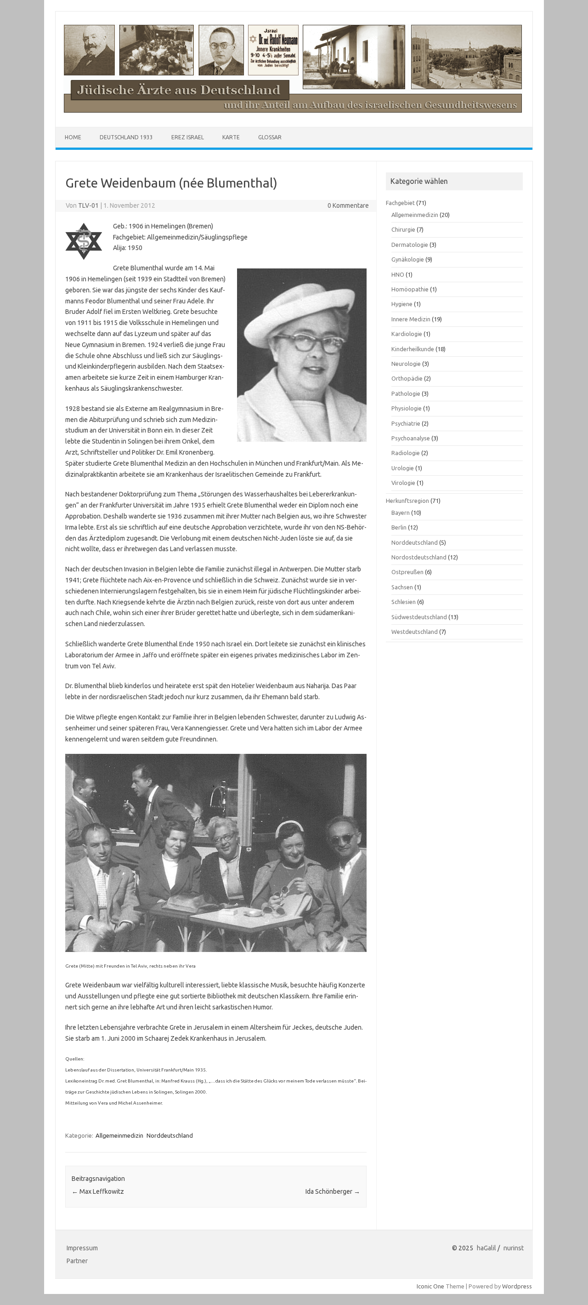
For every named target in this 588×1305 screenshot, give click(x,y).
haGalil (486, 1248)
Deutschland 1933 (126, 137)
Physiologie (406, 408)
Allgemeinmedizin (119, 1135)
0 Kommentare (348, 205)
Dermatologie (409, 244)
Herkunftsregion (407, 500)
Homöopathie (410, 289)
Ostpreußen (407, 572)
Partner (77, 1261)
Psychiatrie (405, 423)
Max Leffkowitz (98, 1191)
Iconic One (430, 1286)
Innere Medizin (410, 319)
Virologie (403, 482)
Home (73, 137)
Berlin (399, 527)
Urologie (402, 468)
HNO (397, 274)
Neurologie (406, 363)
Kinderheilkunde (412, 349)
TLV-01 (88, 205)
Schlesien (403, 601)
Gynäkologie (407, 259)
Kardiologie (406, 334)
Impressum (82, 1248)
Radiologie (405, 453)
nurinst (513, 1248)
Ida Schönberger (332, 1191)
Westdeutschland (414, 631)
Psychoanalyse (410, 438)
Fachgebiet (400, 202)
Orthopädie (407, 378)
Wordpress (517, 1286)
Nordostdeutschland (419, 557)
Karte (231, 137)
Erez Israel (187, 137)
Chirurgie (403, 229)
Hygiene (402, 304)
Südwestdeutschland (419, 617)
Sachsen (402, 587)
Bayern (400, 512)
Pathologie (405, 393)
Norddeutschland (170, 1135)
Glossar (270, 137)
